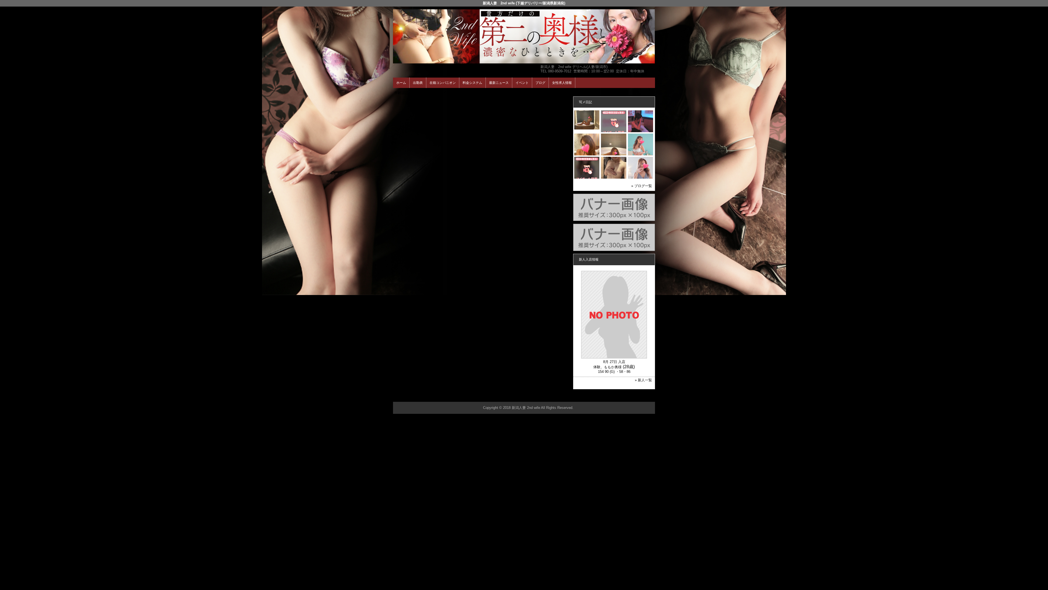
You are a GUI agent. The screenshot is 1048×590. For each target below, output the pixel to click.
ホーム (401, 83)
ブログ (540, 83)
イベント (522, 83)
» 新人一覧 (643, 380)
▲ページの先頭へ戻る (634, 397)
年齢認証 (401, 93)
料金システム (472, 83)
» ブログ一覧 (641, 186)
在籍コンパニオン (443, 83)
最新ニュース (499, 83)
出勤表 (418, 83)
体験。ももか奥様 (607, 367)
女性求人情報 (562, 83)
